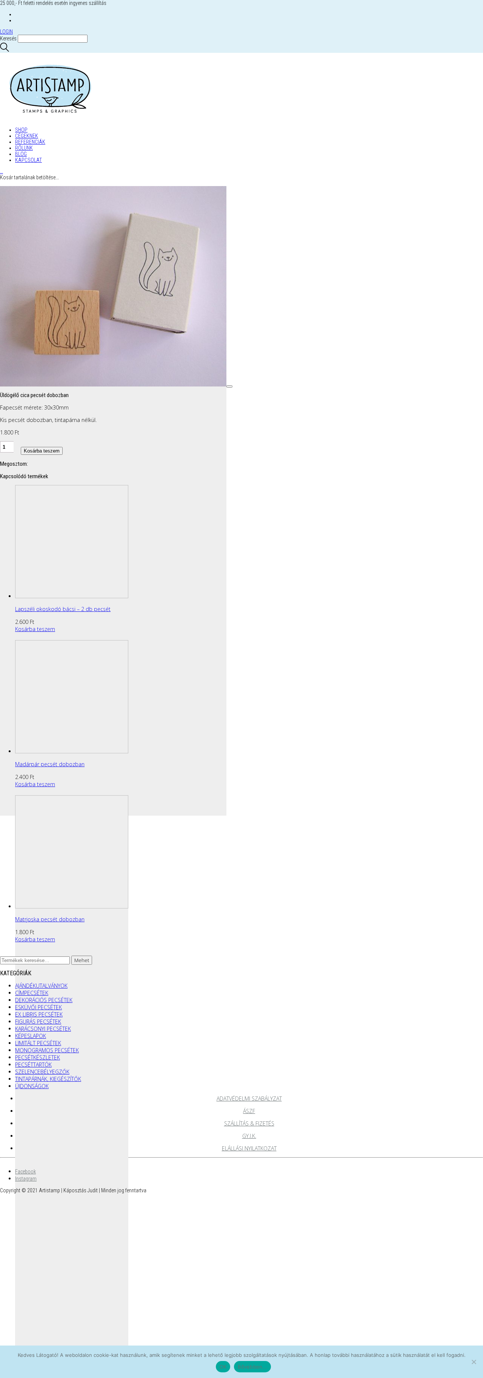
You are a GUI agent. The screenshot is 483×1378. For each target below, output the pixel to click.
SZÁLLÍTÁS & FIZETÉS (249, 1123)
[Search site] (4, 50)
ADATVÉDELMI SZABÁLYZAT (249, 1098)
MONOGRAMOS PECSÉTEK (47, 1050)
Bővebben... (252, 1367)
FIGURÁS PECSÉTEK (38, 1021)
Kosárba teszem (42, 451)
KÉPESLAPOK (30, 1035)
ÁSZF (249, 1111)
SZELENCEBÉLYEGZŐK (42, 1071)
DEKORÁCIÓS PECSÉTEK (43, 1000)
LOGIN (6, 32)
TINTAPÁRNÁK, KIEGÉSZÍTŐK (48, 1078)
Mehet (81, 960)
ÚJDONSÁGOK (32, 1086)
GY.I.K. (249, 1135)
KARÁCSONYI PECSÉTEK (43, 1028)
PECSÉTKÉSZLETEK (37, 1057)
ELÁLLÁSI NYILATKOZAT (249, 1148)
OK (223, 1367)
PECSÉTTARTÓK (33, 1064)
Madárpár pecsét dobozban (50, 764)
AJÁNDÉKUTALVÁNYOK (41, 985)
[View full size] (229, 386)
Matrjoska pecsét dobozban (50, 919)
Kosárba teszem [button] (35, 629)
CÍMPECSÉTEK (31, 992)
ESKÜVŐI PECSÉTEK (38, 1007)
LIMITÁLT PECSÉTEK (38, 1043)
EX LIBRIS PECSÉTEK (39, 1014)
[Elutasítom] (473, 1362)
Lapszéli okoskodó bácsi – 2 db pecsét (63, 609)
